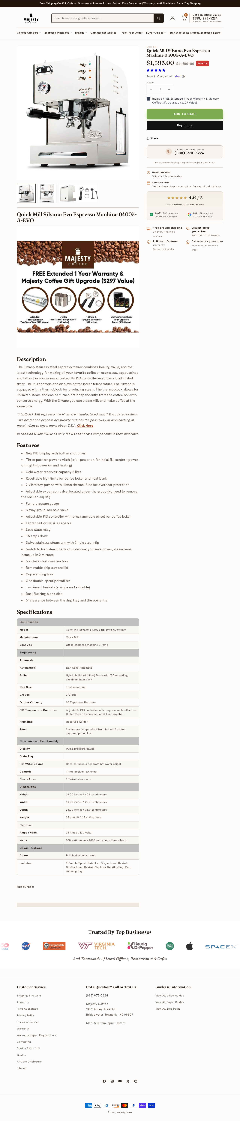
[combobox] (103, 18)
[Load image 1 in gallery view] (26, 193)
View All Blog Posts (167, 1009)
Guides (21, 1055)
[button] (29, 32)
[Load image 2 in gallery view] (47, 193)
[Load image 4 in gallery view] (88, 193)
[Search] (158, 18)
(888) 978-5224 (97, 996)
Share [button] (154, 138)
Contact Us (24, 1042)
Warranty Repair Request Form (37, 1035)
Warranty (23, 1028)
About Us (23, 1002)
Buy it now (185, 125)
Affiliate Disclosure (29, 1061)
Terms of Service (28, 1022)
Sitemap (22, 1068)
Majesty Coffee (124, 1112)
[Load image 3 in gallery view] (67, 193)
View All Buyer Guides (169, 1002)
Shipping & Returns (29, 995)
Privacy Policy (25, 1015)
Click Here (85, 425)
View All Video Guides (169, 995)
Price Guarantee (27, 1009)
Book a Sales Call (28, 1048)
